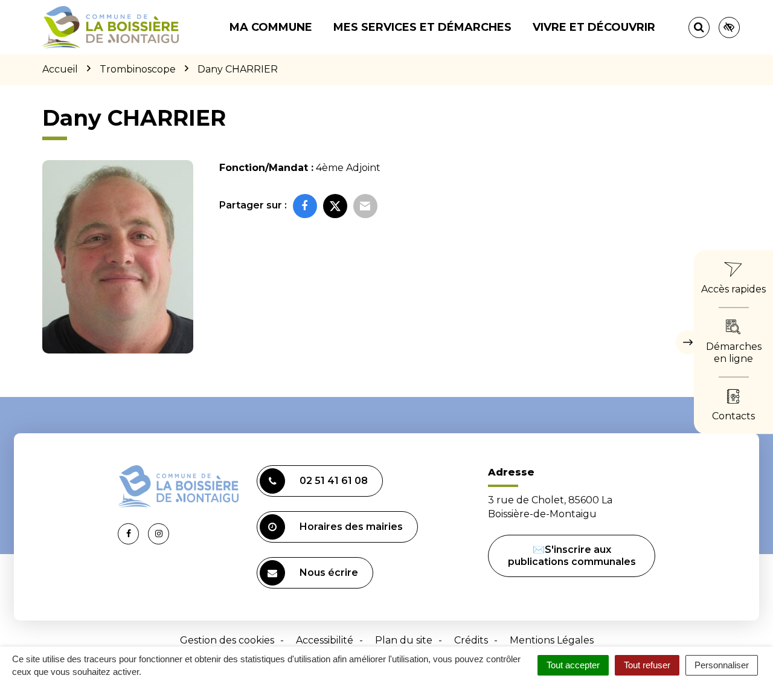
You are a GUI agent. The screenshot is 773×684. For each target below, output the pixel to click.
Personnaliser (721, 665)
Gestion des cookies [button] (227, 640)
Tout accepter (573, 665)
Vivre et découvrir (594, 27)
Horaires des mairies (351, 526)
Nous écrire (329, 572)
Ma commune (270, 27)
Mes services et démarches (422, 27)
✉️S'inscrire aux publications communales (572, 555)
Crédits (471, 640)
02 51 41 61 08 (334, 480)
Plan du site (403, 640)
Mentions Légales (552, 640)
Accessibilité (324, 640)
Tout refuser (647, 665)
